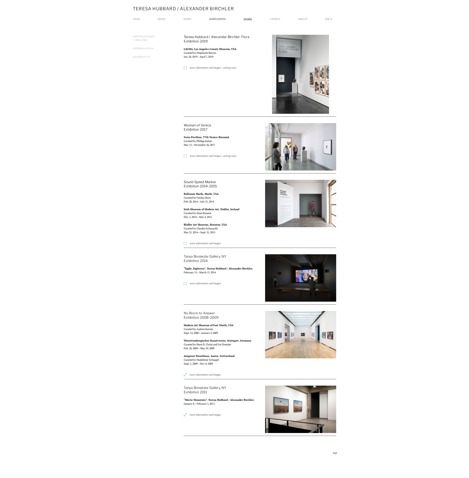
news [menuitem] (136, 18)
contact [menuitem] (275, 18)
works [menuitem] (187, 18)
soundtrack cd (141, 56)
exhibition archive (143, 48)
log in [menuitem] (328, 18)
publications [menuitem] (217, 18)
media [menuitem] (248, 18)
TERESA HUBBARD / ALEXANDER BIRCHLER (183, 8)
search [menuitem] (302, 18)
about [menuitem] (161, 18)
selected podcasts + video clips (143, 38)
